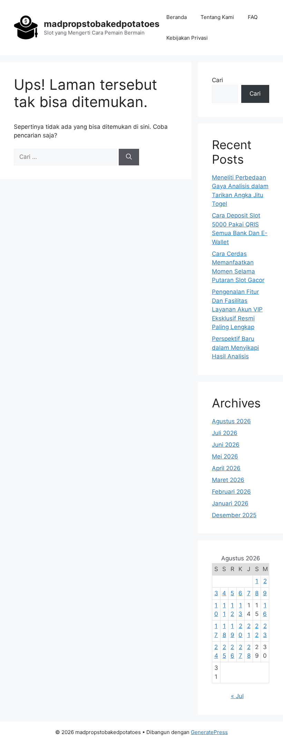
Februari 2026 (231, 491)
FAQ (252, 17)
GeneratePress (209, 732)
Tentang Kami (217, 17)
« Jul (237, 696)
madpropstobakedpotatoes (101, 24)
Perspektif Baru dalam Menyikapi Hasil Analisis (235, 347)
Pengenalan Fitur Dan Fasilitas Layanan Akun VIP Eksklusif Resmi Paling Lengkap (237, 309)
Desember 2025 (234, 515)
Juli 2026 (224, 433)
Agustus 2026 (231, 421)
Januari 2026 (230, 503)
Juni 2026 (226, 444)
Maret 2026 (228, 479)
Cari (217, 80)
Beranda (176, 17)
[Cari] (129, 157)
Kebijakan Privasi (187, 38)
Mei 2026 (225, 456)
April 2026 (226, 468)
